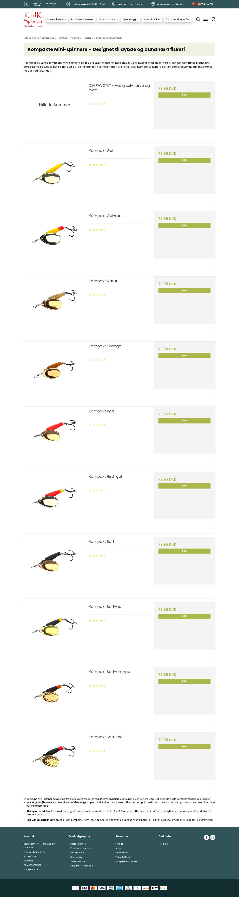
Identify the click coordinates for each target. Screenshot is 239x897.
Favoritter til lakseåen (178, 19)
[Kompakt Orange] (54, 372)
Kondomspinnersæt (82, 19)
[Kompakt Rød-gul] (54, 502)
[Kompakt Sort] (54, 567)
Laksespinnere (55, 19)
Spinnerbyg (129, 19)
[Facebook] (206, 837)
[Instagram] (212, 837)
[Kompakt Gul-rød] (54, 242)
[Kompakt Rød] (54, 437)
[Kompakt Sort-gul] (54, 633)
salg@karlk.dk (31, 869)
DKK (211, 4)
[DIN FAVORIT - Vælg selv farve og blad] (54, 112)
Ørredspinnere (107, 19)
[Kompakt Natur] (54, 307)
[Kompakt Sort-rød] (54, 763)
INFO (184, 94)
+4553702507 (34, 865)
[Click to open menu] (205, 19)
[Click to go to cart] (213, 20)
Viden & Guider (152, 19)
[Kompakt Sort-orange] (54, 698)
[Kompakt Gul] (54, 177)
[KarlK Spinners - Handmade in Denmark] (33, 19)
